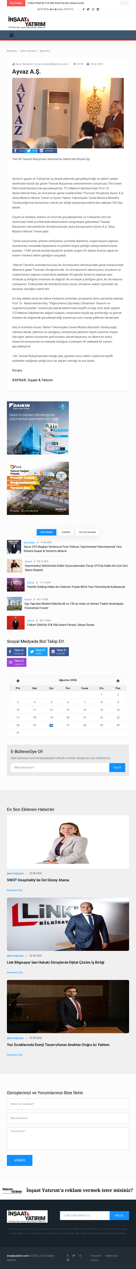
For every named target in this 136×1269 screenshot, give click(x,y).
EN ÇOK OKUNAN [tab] (87, 532)
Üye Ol (117, 768)
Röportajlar (29, 542)
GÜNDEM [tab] (66, 532)
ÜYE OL (119, 1216)
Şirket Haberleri (28, 51)
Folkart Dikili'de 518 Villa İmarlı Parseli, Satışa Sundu (60, 625)
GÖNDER (19, 1160)
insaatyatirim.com (18, 1256)
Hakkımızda (111, 1256)
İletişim (95, 1260)
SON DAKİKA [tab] (46, 532)
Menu (12, 35)
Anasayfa (12, 51)
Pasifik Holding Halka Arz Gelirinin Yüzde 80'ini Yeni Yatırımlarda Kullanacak (76, 587)
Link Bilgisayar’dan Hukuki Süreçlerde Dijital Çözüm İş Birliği (55, 962)
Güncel (28, 561)
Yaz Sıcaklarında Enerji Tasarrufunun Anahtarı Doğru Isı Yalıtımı (58, 1044)
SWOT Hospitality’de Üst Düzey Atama (38, 880)
